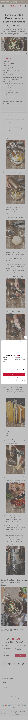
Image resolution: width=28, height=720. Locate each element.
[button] (25, 337)
